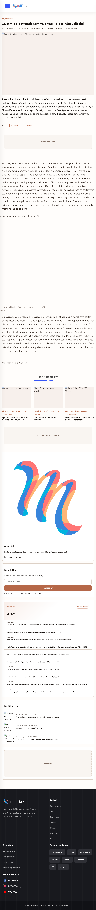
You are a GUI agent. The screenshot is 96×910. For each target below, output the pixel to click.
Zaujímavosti (55, 806)
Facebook (15, 125)
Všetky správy (82, 606)
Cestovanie (55, 817)
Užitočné (53, 833)
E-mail (29, 125)
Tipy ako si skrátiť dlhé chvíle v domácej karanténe (79, 418)
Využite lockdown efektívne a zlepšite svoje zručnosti (16, 418)
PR (51, 839)
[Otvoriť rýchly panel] (31, 6)
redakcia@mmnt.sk (11, 867)
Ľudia (52, 811)
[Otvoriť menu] (8, 6)
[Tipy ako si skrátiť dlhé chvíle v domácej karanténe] (79, 397)
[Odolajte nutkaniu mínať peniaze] (48, 397)
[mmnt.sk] (18, 6)
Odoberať (48, 588)
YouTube (11, 892)
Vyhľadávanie (9, 857)
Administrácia (9, 851)
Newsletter (8, 862)
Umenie (53, 828)
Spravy (63, 867)
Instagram (17, 557)
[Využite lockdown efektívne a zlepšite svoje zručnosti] (16, 397)
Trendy (53, 822)
